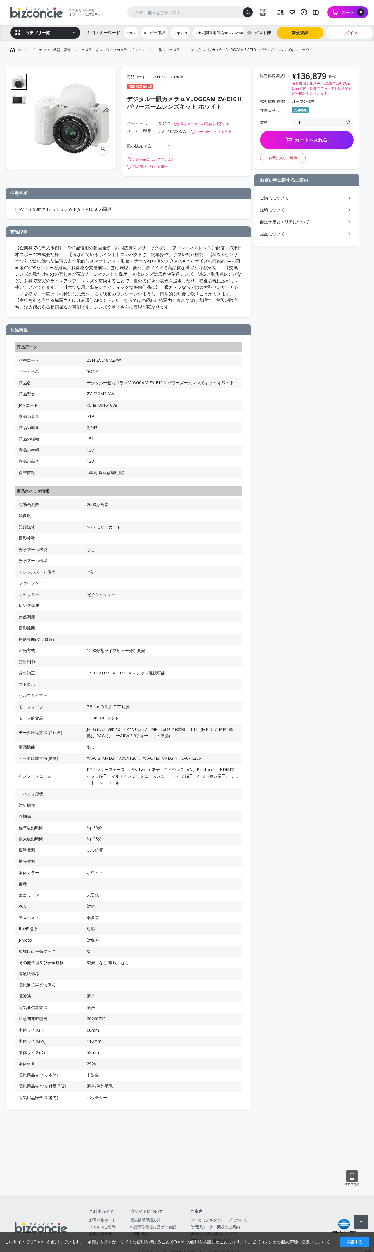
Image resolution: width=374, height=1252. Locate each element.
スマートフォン (351, 1178)
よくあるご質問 (102, 1227)
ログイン (349, 32)
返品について (272, 234)
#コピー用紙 (154, 32)
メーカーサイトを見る (214, 131)
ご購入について (274, 198)
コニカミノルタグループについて (219, 1220)
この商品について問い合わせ (155, 159)
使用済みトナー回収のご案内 (215, 1227)
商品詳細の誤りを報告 (150, 166)
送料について (272, 210)
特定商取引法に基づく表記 (153, 1227)
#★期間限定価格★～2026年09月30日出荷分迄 (235, 32)
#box (131, 32)
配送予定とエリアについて (284, 222)
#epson (180, 32)
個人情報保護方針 (145, 1220)
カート (352, 12)
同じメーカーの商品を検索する (204, 123)
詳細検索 (263, 12)
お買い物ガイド (102, 1220)
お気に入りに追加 (283, 157)
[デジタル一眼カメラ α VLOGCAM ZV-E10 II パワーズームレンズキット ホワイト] (72, 118)
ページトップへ (361, 1222)
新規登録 (300, 32)
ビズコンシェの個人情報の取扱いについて (291, 1241)
